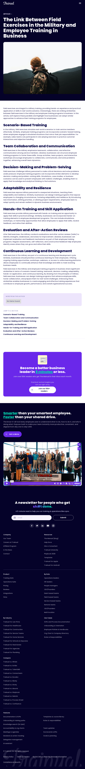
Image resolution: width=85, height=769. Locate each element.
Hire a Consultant (50, 546)
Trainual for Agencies (11, 649)
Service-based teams (52, 601)
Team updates (49, 728)
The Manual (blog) (51, 538)
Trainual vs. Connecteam (12, 673)
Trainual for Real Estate (12, 645)
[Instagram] (53, 526)
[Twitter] (37, 526)
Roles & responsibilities (52, 720)
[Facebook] (32, 526)
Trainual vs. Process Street (13, 700)
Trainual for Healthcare (12, 626)
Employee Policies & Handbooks (56, 629)
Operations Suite (9, 582)
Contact (6, 554)
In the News (7, 550)
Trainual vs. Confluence (12, 704)
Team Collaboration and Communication (20, 318)
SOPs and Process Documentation (57, 622)
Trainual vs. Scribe (10, 666)
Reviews (6, 589)
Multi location (49, 612)
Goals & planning (49, 736)
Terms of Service (23, 757)
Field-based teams (51, 597)
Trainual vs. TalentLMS (11, 669)
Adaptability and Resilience (14, 324)
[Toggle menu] (80, 3)
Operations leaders (51, 578)
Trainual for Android (52, 565)
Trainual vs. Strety (10, 685)
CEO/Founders (49, 589)
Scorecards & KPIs (50, 732)
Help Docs (48, 542)
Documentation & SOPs (12, 717)
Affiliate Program (9, 546)
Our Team (7, 538)
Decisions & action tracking (13, 736)
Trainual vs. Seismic (10, 696)
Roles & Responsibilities (53, 637)
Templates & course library (53, 717)
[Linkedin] (42, 526)
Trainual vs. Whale (10, 662)
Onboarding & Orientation (54, 626)
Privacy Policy (8, 757)
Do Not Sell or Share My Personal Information (50, 757)
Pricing (5, 586)
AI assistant (7, 743)
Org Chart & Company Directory (56, 633)
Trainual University (51, 550)
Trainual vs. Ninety (10, 681)
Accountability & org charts (13, 728)
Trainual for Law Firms (11, 622)
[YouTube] (48, 526)
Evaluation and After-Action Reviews (19, 331)
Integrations (8, 593)
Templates (48, 558)
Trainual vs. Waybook (11, 692)
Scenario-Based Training (13, 314)
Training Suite (8, 578)
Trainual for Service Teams (13, 633)
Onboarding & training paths (14, 720)
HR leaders (48, 582)
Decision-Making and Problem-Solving (19, 321)
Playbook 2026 (49, 554)
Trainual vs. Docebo (10, 677)
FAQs (5, 597)
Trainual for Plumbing (11, 652)
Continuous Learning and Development (20, 334)
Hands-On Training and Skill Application (20, 328)
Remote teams (49, 605)
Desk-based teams (51, 593)
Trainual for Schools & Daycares (15, 641)
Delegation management (12, 740)
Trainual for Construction (13, 629)
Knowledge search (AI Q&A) (14, 724)
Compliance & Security (12, 762)
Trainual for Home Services (13, 637)
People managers (51, 586)
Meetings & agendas (11, 732)
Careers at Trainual (10, 542)
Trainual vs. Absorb (10, 688)
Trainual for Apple (51, 561)
